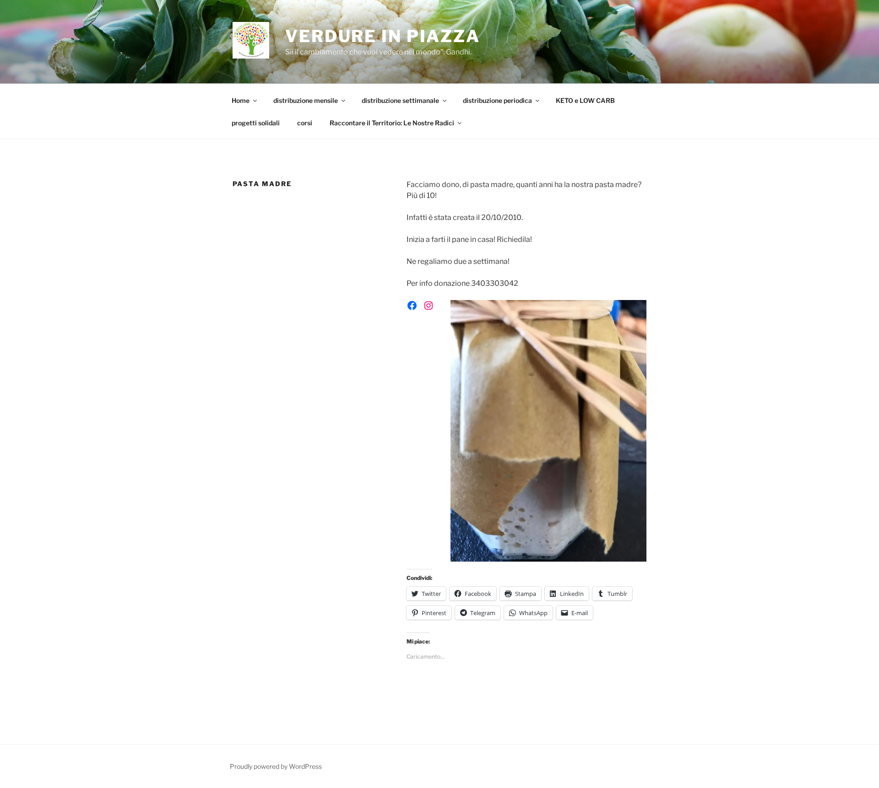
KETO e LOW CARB (585, 100)
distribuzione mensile (305, 100)
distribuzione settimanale (400, 100)
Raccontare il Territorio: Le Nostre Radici (392, 123)
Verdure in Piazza (382, 36)
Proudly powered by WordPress (276, 766)
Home (241, 100)
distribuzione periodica (497, 100)
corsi (304, 123)
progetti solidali (256, 123)
